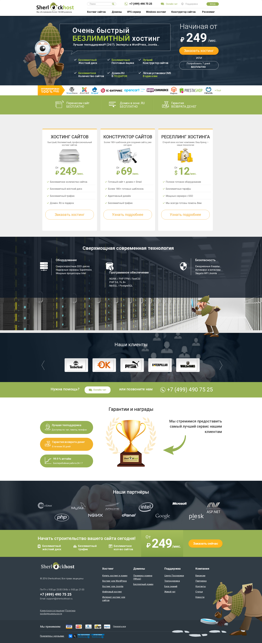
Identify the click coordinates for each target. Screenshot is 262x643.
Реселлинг (208, 11)
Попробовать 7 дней (198, 65)
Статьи (199, 591)
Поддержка (191, 4)
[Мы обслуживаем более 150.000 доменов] (55, 4)
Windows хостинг (156, 11)
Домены (117, 11)
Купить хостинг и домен (114, 575)
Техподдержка (172, 581)
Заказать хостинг (199, 51)
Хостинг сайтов (96, 11)
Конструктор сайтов (183, 11)
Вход (212, 4)
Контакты (200, 586)
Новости (199, 597)
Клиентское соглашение (52, 610)
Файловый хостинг (112, 591)
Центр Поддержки (174, 575)
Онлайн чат (99, 389)
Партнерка (201, 581)
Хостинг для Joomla (112, 586)
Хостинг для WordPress (114, 581)
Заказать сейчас (205, 543)
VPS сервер (134, 11)
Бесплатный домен (143, 584)
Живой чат (169, 591)
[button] (43, 365)
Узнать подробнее (127, 215)
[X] (75, 636)
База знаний (170, 586)
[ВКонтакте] (70, 636)
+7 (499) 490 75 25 (140, 3)
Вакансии (200, 575)
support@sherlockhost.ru (59, 598)
